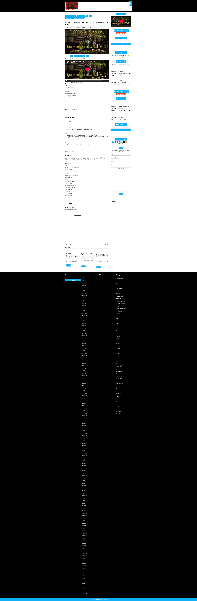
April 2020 (84, 403)
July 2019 (83, 418)
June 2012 (84, 560)
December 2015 (84, 490)
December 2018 (84, 430)
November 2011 (84, 571)
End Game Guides (119, 391)
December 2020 (84, 390)
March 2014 (84, 525)
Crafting (117, 396)
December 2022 (84, 350)
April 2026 (84, 283)
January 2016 (84, 488)
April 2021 (84, 383)
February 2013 (84, 546)
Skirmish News (118, 411)
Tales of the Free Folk (119, 383)
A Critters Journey (119, 288)
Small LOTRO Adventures (120, 381)
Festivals (117, 334)
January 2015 (84, 508)
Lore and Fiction (118, 287)
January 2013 (84, 548)
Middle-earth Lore (119, 378)
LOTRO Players (70, 9)
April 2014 (84, 523)
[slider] (107, 81)
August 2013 (84, 536)
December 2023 (84, 330)
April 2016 (84, 483)
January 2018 (84, 448)
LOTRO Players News (81, 16)
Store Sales (118, 341)
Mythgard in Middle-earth (120, 380)
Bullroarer (117, 331)
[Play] (66, 80)
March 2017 (84, 465)
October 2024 (84, 313)
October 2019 (84, 413)
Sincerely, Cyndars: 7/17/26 (121, 80)
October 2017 (84, 453)
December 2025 (84, 290)
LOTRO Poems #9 (100, 252)
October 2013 (84, 533)
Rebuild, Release (118, 298)
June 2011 (83, 580)
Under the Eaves (118, 313)
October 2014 (84, 513)
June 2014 (84, 520)
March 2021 (84, 385)
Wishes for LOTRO (119, 345)
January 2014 (84, 528)
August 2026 (84, 277)
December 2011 (84, 570)
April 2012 (84, 563)
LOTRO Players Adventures (120, 375)
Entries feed (113, 199)
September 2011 (84, 575)
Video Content (118, 356)
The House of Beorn (119, 306)
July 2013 (83, 538)
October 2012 (84, 553)
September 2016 (84, 475)
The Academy (118, 388)
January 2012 (84, 568)
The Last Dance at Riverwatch (121, 308)
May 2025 (83, 302)
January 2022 (84, 368)
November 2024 (84, 312)
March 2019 (84, 425)
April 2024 (84, 323)
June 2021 (84, 380)
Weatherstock (118, 338)
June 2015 (84, 500)
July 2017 (83, 458)
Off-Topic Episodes (119, 371)
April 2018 (84, 443)
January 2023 (84, 348)
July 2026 (83, 278)
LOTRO (74, 16)
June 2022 (84, 360)
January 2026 (84, 288)
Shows (90, 16)
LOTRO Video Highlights (120, 353)
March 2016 (84, 485)
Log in (100, 277)
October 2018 (84, 433)
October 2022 (84, 353)
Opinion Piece (118, 325)
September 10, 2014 (101, 254)
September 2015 (84, 495)
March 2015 (84, 505)
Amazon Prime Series (119, 278)
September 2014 (84, 515)
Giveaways (118, 336)
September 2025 (84, 295)
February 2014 (84, 526)
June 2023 (84, 340)
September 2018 (84, 435)
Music (117, 328)
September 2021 (84, 375)
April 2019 (84, 423)
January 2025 (84, 308)
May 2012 (83, 561)
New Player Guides (119, 393)
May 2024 (83, 322)
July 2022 (83, 358)
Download (77, 82)
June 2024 (84, 320)
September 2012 (84, 555)
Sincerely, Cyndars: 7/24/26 (122, 75)
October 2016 (84, 473)
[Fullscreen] (129, 25)
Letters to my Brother (119, 296)
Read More (68, 266)
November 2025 (84, 292)
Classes (117, 394)
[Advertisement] (121, 183)
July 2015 (83, 498)
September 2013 (84, 535)
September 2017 (84, 455)
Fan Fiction (118, 291)
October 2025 (84, 293)
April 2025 (84, 303)
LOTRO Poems (118, 316)
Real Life (117, 285)
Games (117, 281)
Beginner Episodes (119, 368)
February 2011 (84, 586)
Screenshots (118, 355)
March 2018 (84, 445)
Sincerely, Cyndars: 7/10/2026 (121, 82)
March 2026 (84, 285)
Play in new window (71, 82)
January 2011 (84, 588)
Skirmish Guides (118, 408)
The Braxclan (118, 385)
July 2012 (83, 558)
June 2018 (84, 440)
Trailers (117, 359)
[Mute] (104, 80)
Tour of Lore (118, 320)
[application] (87, 81)
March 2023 (84, 345)
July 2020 (83, 398)
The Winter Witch (119, 311)
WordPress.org (113, 203)
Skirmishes (118, 405)
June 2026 (84, 280)
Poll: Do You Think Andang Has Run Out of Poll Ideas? (86, 253)
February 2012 (84, 566)
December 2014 (84, 510)
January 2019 (84, 428)
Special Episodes (118, 373)
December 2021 (84, 370)
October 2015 (84, 493)
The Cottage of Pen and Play (120, 303)
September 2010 (84, 595)
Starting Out (118, 401)
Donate (93, 6)
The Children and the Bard (120, 301)
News (87, 16)
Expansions (118, 340)
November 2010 (84, 591)
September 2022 (84, 355)
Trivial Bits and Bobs (119, 321)
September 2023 (84, 335)
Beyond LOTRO (118, 277)
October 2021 (84, 373)
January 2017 (84, 468)
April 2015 (84, 503)
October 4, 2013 (70, 255)
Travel (117, 403)
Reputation (118, 399)
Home (84, 6)
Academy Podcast (119, 390)
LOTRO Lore (118, 315)
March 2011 (84, 585)
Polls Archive (113, 170)
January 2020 (84, 408)
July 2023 (83, 338)
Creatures (117, 350)
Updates (117, 343)
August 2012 (84, 556)
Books (117, 280)
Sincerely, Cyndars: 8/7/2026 (122, 66)
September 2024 (84, 315)
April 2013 (84, 543)
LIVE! (89, 6)
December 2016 (84, 470)
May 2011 (83, 581)
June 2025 (84, 300)
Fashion (117, 351)
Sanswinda (77, 27)
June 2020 (84, 400)
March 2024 (84, 325)
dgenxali (97, 255)
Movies (117, 283)
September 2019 (84, 415)
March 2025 (84, 305)
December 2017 (84, 450)
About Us (99, 6)
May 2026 (83, 282)
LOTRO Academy (119, 365)
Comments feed (113, 201)
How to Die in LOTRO (119, 398)
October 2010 (84, 593)
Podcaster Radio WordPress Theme (95, 599)
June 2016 (84, 480)
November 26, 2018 (70, 27)
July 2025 (83, 298)
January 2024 (84, 328)
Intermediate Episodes (119, 369)
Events (117, 333)
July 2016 (83, 478)
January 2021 (84, 388)
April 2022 (84, 363)
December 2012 (84, 550)
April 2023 (84, 343)
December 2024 (84, 310)
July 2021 (83, 378)
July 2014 (83, 518)
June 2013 (84, 540)
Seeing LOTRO (118, 348)
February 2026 (84, 287)
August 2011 (84, 576)
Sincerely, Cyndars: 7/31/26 (121, 71)
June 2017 (84, 460)
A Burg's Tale (118, 293)
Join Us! (105, 6)
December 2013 (84, 530)
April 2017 (84, 463)
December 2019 (84, 410)
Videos (117, 361)
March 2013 (84, 545)
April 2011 (84, 583)
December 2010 (84, 590)
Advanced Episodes (119, 366)
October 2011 (84, 573)
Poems (117, 318)
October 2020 (84, 393)
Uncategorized (118, 413)
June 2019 (84, 420)
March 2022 (84, 365)
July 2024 (83, 318)
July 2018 (83, 438)
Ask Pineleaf (118, 406)
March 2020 (84, 405)
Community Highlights (119, 290)
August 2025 (84, 297)
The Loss (117, 309)
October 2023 (84, 333)
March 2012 (84, 565)
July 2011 (83, 578)
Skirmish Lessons (119, 409)
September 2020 (84, 395)
